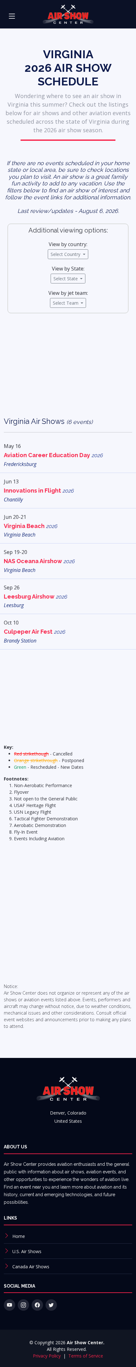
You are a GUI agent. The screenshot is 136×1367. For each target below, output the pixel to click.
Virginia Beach (30, 526)
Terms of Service (85, 1356)
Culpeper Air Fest (34, 631)
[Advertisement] (68, 369)
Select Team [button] (66, 303)
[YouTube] (9, 1305)
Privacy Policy (47, 1356)
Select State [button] (66, 279)
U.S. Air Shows (26, 1251)
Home (18, 1236)
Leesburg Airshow (35, 596)
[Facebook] (37, 1305)
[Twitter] (51, 1305)
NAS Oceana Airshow (39, 561)
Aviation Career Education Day (53, 455)
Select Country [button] (66, 254)
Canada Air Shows (30, 1267)
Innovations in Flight (39, 490)
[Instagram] (23, 1305)
